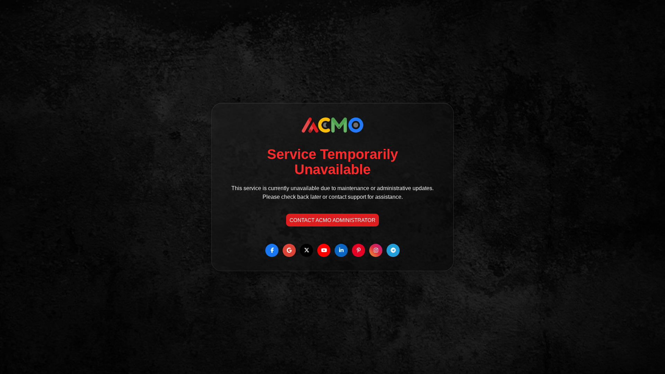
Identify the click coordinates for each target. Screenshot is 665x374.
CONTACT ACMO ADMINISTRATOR (332, 220)
